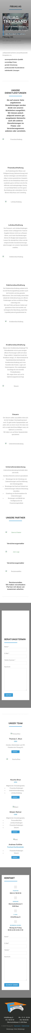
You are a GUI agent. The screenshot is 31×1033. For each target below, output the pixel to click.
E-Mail (15, 914)
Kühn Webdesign (19, 1029)
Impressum (17, 1026)
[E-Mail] (15, 910)
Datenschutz (26, 1026)
